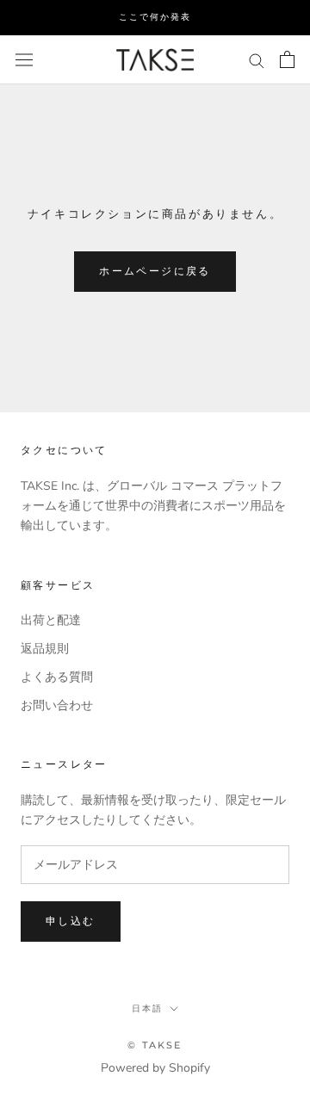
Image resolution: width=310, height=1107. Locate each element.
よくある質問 (57, 677)
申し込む (71, 920)
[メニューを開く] (24, 59)
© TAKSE (154, 1045)
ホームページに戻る (155, 270)
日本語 (147, 1008)
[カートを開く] (287, 59)
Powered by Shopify (155, 1068)
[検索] (256, 60)
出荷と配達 (51, 620)
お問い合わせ (57, 705)
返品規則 (45, 648)
